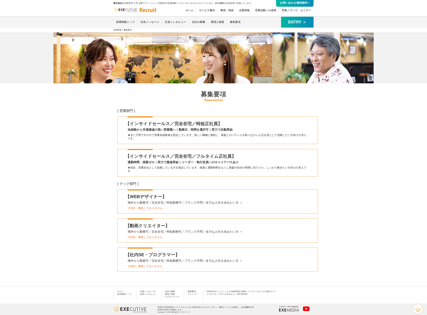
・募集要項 (191, 291)
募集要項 (128, 30)
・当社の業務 (169, 291)
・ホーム (119, 291)
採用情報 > (118, 30)
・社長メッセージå (146, 291)
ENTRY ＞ (297, 22)
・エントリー (192, 294)
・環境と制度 (169, 294)
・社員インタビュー (147, 294)
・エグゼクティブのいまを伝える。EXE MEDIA (226, 294)
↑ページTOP (418, 309)
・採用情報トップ (123, 294)
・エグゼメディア (171, 297)
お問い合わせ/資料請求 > (295, 2)
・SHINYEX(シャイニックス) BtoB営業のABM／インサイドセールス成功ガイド (240, 291)
